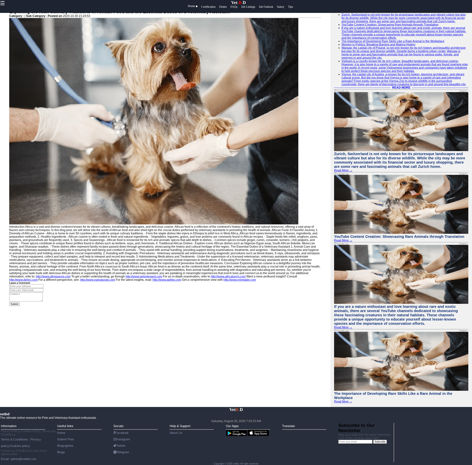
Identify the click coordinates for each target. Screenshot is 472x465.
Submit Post (65, 439)
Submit (14, 304)
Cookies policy (20, 446)
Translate (288, 426)
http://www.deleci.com (23, 279)
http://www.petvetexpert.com (144, 276)
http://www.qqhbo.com (166, 279)
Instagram (123, 439)
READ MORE (401, 87)
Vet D (238, 2)
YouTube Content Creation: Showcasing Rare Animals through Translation (389, 24)
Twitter (121, 445)
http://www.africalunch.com (228, 276)
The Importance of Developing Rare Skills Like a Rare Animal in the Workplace (392, 41)
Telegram (123, 452)
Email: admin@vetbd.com (18, 459)
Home (61, 433)
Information (8, 426)
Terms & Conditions (15, 439)
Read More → (343, 170)
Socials (118, 426)
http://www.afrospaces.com (53, 276)
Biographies (65, 445)
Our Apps (232, 426)
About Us (176, 433)
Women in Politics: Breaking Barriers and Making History (378, 44)
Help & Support (180, 426)
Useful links (65, 426)
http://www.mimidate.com (239, 279)
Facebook (122, 433)
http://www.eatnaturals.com (97, 279)
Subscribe (380, 441)
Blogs (61, 452)
